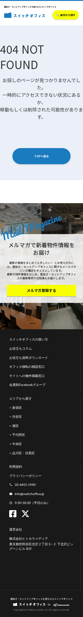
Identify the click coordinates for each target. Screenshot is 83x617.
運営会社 (15, 529)
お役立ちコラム (20, 348)
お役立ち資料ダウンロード (28, 358)
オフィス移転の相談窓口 (27, 366)
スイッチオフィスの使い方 (28, 339)
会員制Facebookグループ (27, 385)
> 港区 (14, 426)
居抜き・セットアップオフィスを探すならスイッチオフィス (41, 598)
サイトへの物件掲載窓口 (27, 376)
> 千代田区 (17, 435)
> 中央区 (15, 444)
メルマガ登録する (41, 290)
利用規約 (15, 466)
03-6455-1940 (25, 485)
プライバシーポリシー (25, 476)
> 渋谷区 (15, 416)
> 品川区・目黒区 (22, 453)
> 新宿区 (15, 407)
